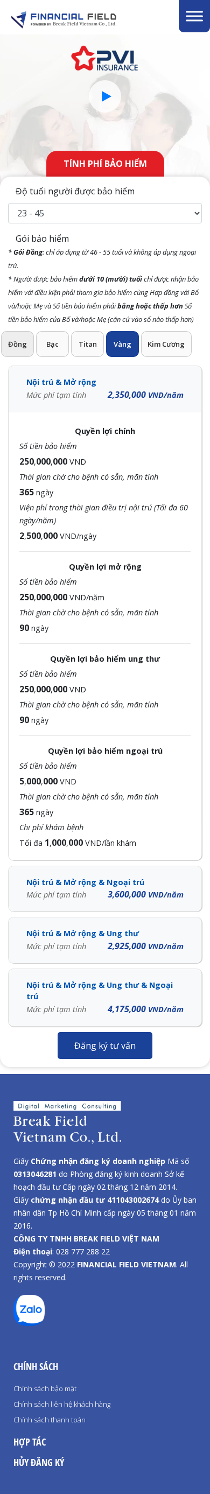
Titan (88, 344)
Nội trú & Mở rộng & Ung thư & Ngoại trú (105, 997)
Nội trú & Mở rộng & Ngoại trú (105, 889)
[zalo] (29, 1323)
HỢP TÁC (29, 1441)
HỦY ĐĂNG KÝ (38, 1462)
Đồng (17, 344)
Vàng (122, 344)
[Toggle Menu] (194, 16)
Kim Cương (166, 344)
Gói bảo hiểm (103, 278)
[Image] (87, 20)
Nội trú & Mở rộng (105, 389)
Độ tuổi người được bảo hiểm (74, 191)
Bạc (52, 344)
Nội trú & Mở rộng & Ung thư (105, 940)
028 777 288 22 (83, 1251)
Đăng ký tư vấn (105, 1045)
